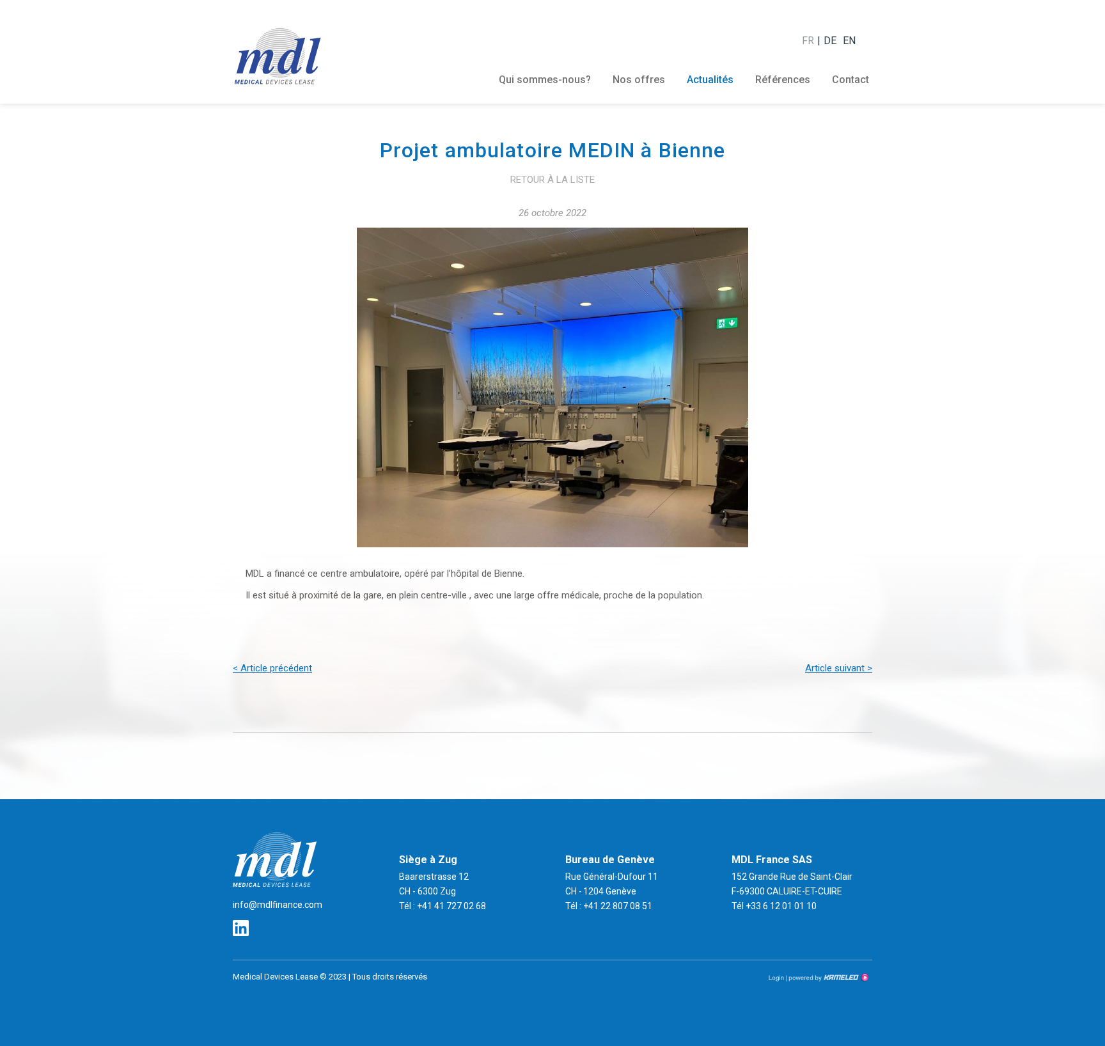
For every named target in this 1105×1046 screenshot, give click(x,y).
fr (808, 41)
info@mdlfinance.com (277, 905)
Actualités (710, 80)
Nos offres (639, 80)
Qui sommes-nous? (545, 80)
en (849, 41)
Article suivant (838, 668)
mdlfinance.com (277, 56)
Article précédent (272, 668)
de (830, 41)
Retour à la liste (552, 179)
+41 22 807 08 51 (616, 906)
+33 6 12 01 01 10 (781, 906)
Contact (850, 80)
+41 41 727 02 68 (450, 906)
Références (782, 80)
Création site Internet (827, 977)
